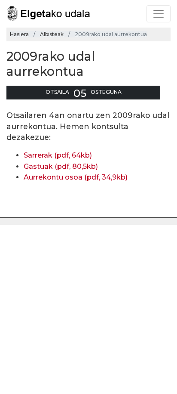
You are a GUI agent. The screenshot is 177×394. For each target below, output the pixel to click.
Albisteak (52, 34)
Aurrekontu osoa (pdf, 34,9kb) (76, 177)
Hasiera (19, 34)
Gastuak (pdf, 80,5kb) (61, 166)
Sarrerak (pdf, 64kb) (58, 155)
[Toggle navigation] (158, 13)
